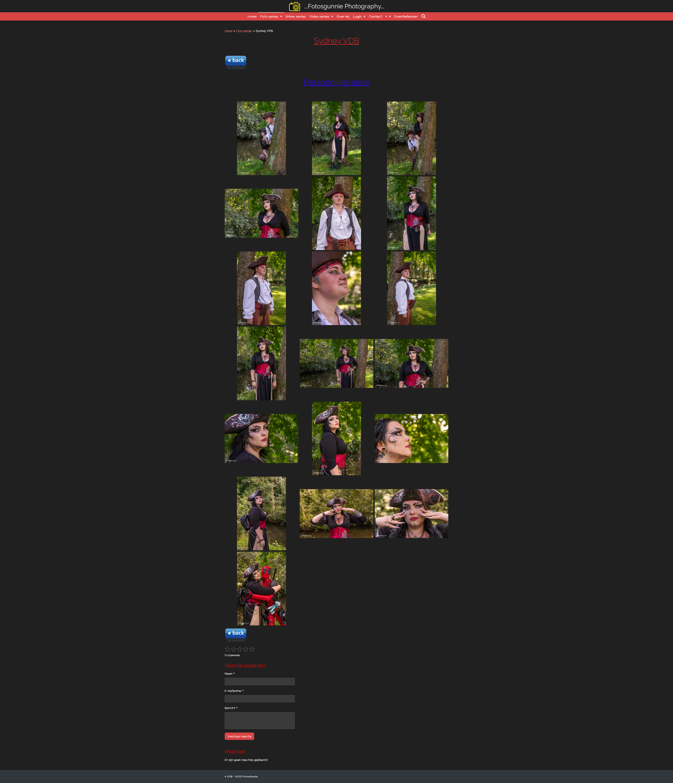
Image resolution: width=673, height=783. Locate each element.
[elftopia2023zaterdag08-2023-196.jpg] (411, 288)
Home (228, 31)
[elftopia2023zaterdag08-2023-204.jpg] (261, 513)
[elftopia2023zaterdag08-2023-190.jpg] (261, 138)
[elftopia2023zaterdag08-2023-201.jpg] (336, 438)
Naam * (230, 674)
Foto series (244, 31)
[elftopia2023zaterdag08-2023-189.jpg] (411, 138)
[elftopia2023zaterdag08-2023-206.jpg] (411, 513)
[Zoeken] (423, 16)
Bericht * (231, 708)
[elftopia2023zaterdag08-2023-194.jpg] (336, 213)
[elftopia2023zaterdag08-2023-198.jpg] (261, 363)
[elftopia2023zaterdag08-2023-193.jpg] (411, 213)
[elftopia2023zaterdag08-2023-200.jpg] (411, 363)
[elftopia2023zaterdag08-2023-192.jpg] (261, 213)
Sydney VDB (264, 31)
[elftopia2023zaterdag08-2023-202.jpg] (261, 438)
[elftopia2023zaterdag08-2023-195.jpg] (261, 288)
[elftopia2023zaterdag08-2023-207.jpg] (261, 588)
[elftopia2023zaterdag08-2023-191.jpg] (336, 138)
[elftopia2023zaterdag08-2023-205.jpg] (336, 513)
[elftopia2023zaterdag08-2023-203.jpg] (411, 438)
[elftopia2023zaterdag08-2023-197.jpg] (336, 288)
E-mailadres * (234, 691)
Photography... (344, 6)
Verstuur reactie (239, 736)
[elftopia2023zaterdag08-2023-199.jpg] (336, 363)
